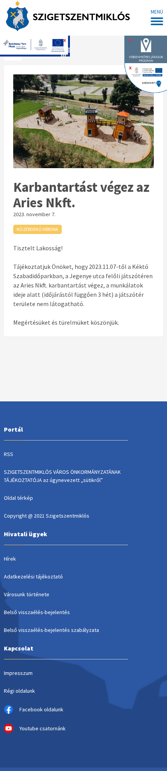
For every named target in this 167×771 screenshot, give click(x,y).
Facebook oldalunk (41, 709)
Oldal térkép (18, 497)
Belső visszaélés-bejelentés (37, 612)
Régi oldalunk (19, 690)
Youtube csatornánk (42, 728)
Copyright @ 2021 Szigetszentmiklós (46, 515)
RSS (8, 454)
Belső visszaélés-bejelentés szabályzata (51, 629)
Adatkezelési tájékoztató (33, 576)
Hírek (10, 558)
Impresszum (18, 672)
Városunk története (26, 594)
